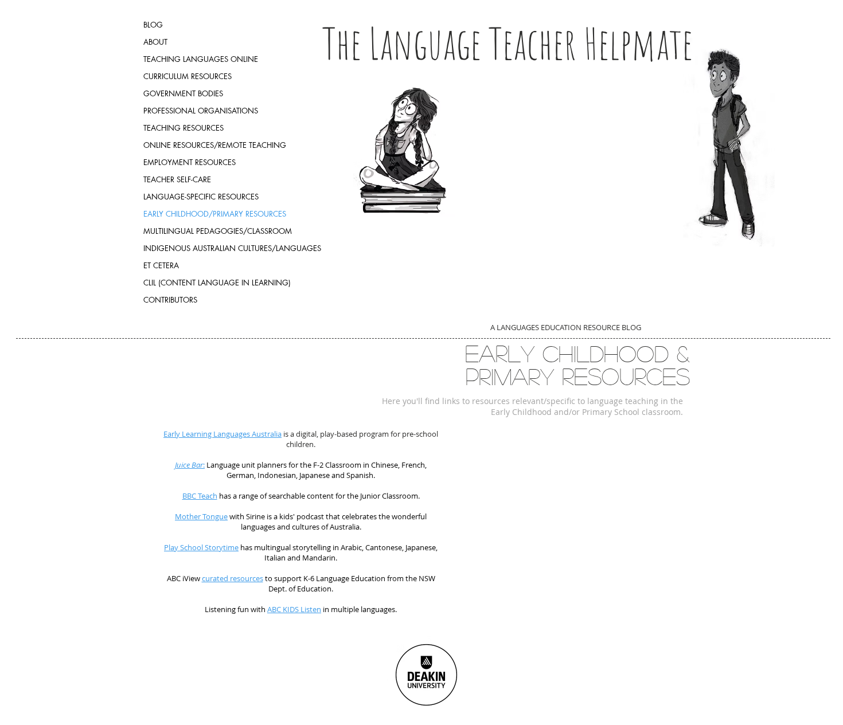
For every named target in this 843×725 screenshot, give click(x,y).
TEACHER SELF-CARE (177, 179)
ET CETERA (161, 265)
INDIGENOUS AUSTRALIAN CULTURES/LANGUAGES (232, 248)
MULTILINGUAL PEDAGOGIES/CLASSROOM (217, 231)
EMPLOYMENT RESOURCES (189, 162)
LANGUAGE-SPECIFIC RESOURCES (201, 196)
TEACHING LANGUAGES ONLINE (200, 59)
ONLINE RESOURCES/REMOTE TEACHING (214, 145)
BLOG (153, 24)
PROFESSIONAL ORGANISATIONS (200, 110)
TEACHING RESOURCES (183, 128)
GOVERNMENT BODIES (183, 93)
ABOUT (155, 42)
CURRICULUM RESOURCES (187, 76)
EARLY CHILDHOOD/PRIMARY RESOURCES (214, 214)
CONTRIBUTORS (170, 300)
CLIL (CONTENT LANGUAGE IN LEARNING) (217, 282)
